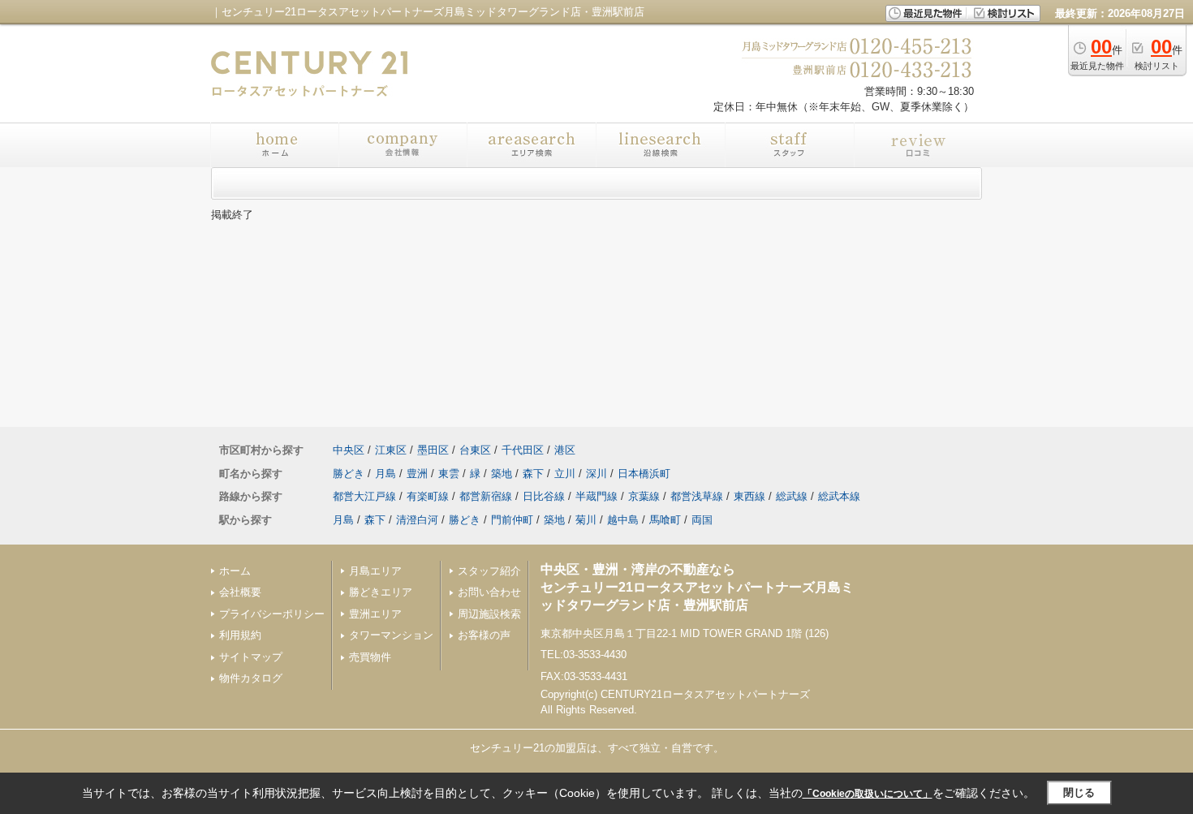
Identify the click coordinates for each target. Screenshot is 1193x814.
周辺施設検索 (489, 614)
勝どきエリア (380, 592)
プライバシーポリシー (272, 614)
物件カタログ (250, 678)
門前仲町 (512, 520)
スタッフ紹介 (489, 571)
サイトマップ (250, 657)
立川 (564, 473)
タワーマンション (391, 635)
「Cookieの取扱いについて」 (867, 793)
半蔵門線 (596, 496)
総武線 (792, 496)
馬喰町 (665, 520)
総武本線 (839, 496)
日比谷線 (544, 496)
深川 (596, 473)
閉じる (1079, 792)
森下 (533, 473)
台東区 (475, 450)
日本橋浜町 (644, 473)
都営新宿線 (485, 496)
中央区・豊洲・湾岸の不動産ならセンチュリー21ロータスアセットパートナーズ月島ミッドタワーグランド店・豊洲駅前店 (697, 587)
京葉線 (644, 496)
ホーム (235, 571)
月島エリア (375, 571)
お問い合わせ (489, 592)
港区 (564, 450)
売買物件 (370, 657)
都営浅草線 (696, 496)
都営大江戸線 (364, 496)
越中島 (623, 520)
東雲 (448, 473)
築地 (501, 473)
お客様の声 (484, 635)
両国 (702, 520)
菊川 (585, 520)
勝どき (348, 473)
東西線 (749, 496)
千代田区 (523, 450)
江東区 (391, 450)
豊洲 (417, 473)
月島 (385, 473)
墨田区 (433, 450)
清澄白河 (417, 520)
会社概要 (240, 592)
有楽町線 (428, 496)
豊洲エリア (375, 614)
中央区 (348, 450)
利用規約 (240, 635)
